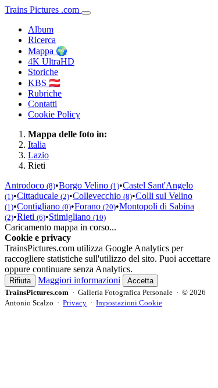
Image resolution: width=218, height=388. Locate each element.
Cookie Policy (54, 114)
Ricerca (42, 40)
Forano (95, 206)
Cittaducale (43, 196)
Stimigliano (77, 217)
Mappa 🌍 (47, 51)
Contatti (42, 104)
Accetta (140, 280)
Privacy (75, 302)
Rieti (31, 217)
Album (40, 29)
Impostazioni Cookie (129, 302)
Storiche (43, 72)
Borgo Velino (89, 185)
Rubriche (45, 93)
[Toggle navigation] (86, 13)
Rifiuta (20, 280)
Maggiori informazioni (79, 280)
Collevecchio (102, 196)
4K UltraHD (51, 61)
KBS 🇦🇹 (44, 83)
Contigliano (44, 206)
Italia (37, 144)
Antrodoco (30, 185)
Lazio (38, 155)
